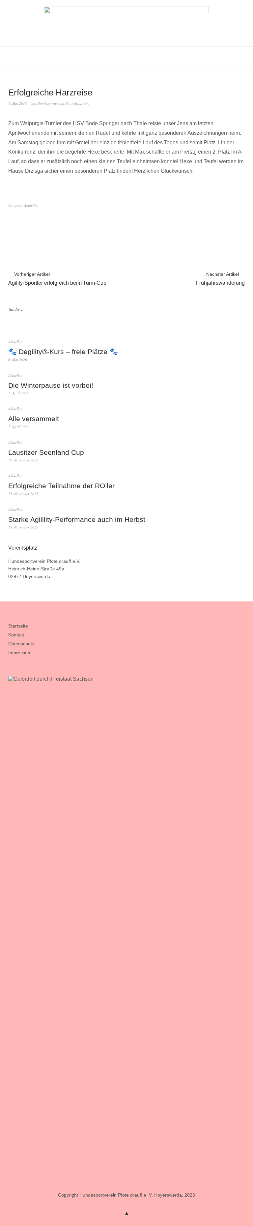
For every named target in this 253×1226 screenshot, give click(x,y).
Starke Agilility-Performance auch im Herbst (76, 519)
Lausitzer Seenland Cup (46, 452)
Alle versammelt (33, 418)
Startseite (18, 626)
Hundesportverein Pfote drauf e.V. (63, 103)
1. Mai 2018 (17, 103)
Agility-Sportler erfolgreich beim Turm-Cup (57, 278)
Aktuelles (31, 205)
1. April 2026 (18, 392)
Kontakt (16, 634)
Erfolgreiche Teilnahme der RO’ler (61, 485)
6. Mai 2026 (17, 359)
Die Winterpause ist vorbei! (50, 385)
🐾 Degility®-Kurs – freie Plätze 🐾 (63, 351)
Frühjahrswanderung (220, 278)
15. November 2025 (23, 459)
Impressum (20, 652)
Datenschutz (21, 643)
